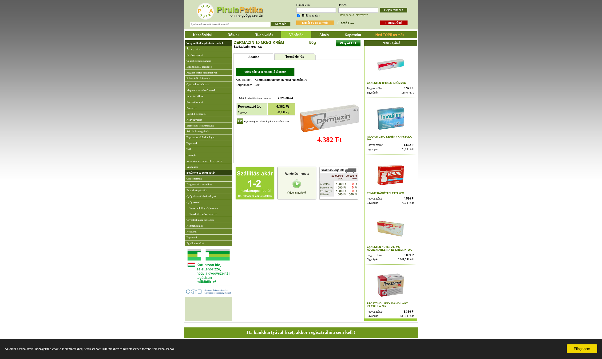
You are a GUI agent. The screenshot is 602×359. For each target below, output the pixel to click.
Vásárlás (296, 35)
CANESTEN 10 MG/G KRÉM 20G (386, 83)
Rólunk (233, 35)
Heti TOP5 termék (389, 35)
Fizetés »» (345, 23)
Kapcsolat (353, 35)
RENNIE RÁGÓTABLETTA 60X (385, 193)
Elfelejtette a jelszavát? (353, 15)
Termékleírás (294, 56)
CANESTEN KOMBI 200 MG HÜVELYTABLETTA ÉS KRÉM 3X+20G (390, 248)
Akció (324, 35)
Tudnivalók (264, 35)
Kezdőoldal (202, 35)
